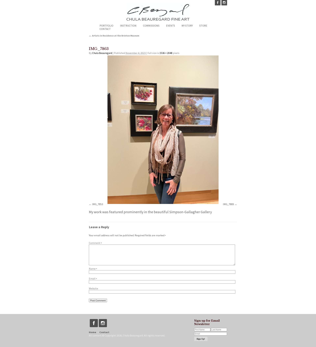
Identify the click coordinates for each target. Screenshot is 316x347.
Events (170, 25)
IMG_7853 (97, 204)
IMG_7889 (228, 204)
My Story (187, 25)
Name (93, 268)
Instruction (128, 25)
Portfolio (106, 25)
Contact (105, 29)
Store (203, 25)
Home (92, 332)
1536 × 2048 (165, 53)
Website (93, 288)
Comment (95, 243)
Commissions (151, 25)
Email (93, 278)
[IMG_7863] (163, 129)
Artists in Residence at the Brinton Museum (114, 35)
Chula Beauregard (102, 53)
